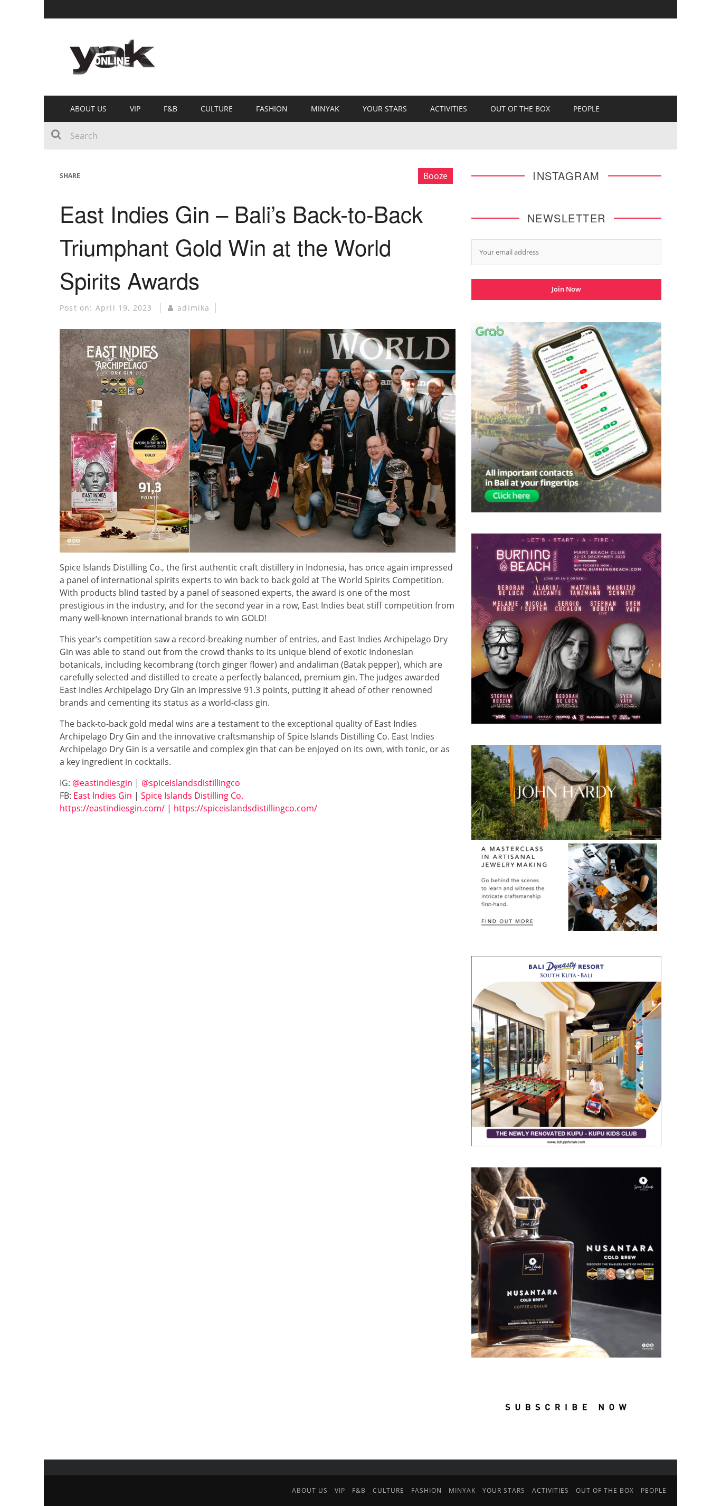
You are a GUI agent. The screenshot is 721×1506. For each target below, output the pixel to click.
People (586, 109)
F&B (170, 109)
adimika (193, 308)
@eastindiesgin (102, 783)
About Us (88, 109)
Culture (217, 109)
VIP (135, 109)
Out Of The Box (520, 109)
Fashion (272, 109)
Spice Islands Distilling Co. (192, 795)
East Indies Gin (102, 795)
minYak (325, 109)
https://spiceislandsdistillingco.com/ (245, 808)
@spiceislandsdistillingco (190, 783)
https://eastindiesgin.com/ (112, 808)
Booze (435, 176)
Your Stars (385, 109)
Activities (448, 109)
